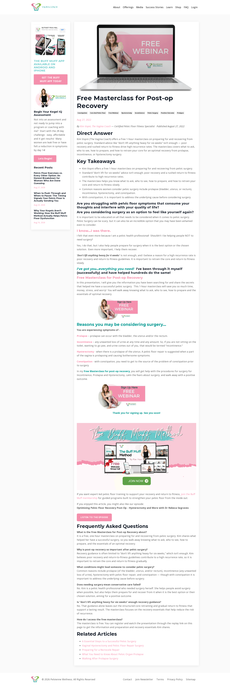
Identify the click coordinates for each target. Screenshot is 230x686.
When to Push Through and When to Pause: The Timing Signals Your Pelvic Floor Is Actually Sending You (50, 197)
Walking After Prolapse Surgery (100, 658)
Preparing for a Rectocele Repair (101, 649)
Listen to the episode (94, 517)
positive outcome (167, 113)
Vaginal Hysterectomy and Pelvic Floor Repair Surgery (113, 645)
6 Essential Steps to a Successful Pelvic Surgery (109, 641)
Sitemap (191, 679)
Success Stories (154, 7)
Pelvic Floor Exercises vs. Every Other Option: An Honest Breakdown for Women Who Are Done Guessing (48, 178)
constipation (82, 113)
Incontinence (84, 341)
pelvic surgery (153, 113)
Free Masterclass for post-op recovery (107, 371)
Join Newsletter (144, 679)
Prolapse (82, 335)
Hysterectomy (85, 351)
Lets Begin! (45, 158)
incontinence (140, 113)
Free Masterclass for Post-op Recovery (110, 278)
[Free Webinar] (146, 309)
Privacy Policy (175, 679)
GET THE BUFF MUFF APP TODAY (51, 79)
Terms (160, 679)
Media (139, 7)
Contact (127, 679)
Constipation (84, 361)
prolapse (180, 113)
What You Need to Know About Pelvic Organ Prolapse (112, 654)
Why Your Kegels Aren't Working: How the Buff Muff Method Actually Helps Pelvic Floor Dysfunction (50, 214)
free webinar (113, 113)
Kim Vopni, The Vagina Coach (95, 126)
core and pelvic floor (98, 113)
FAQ (186, 7)
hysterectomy (127, 113)
